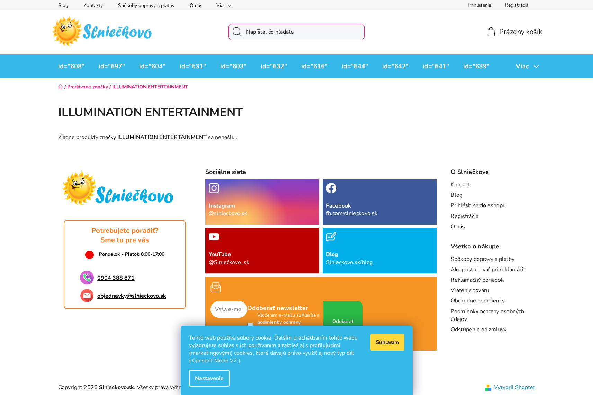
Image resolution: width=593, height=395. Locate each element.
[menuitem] (71, 66)
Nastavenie (209, 378)
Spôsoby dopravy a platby (146, 5)
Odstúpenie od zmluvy (478, 329)
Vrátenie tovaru (470, 290)
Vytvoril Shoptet (514, 387)
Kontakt (460, 184)
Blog (63, 5)
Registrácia (516, 5)
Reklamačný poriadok (477, 280)
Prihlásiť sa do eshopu (478, 205)
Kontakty (93, 5)
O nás (196, 5)
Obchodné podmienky (478, 301)
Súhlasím (387, 342)
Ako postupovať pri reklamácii (488, 269)
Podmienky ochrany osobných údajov (487, 315)
